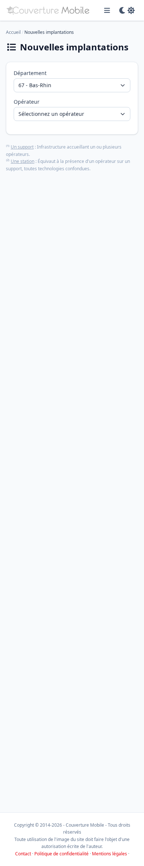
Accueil (13, 32)
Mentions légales (109, 854)
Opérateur (27, 101)
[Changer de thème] (127, 10)
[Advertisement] (72, 489)
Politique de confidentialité (61, 854)
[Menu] (107, 10)
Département (30, 73)
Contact (23, 854)
